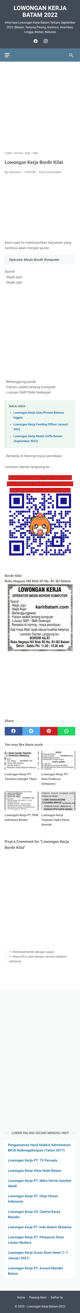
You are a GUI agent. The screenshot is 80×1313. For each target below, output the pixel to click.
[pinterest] (49, 731)
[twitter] (31, 731)
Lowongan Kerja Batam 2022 (40, 11)
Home (21, 1297)
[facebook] (35, 41)
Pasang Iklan (38, 1297)
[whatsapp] (66, 731)
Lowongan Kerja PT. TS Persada (32, 1160)
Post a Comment (50, 172)
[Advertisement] (40, 106)
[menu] (7, 55)
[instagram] (45, 41)
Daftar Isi (57, 1297)
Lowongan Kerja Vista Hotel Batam (34, 1171)
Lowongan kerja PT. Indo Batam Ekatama (39, 1227)
